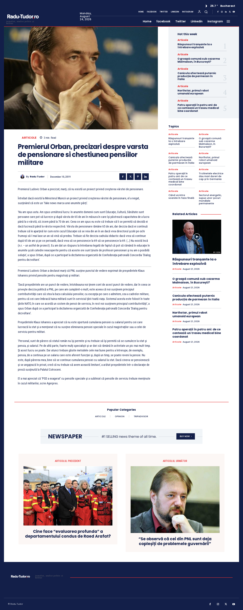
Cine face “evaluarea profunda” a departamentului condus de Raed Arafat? (68, 534)
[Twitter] (230, 12)
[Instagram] (222, 12)
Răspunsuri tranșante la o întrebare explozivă (195, 46)
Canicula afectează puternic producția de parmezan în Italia (197, 76)
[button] (206, 12)
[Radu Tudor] (23, 177)
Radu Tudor (37, 176)
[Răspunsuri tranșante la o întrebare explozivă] (196, 237)
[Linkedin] (226, 12)
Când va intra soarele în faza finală (181, 197)
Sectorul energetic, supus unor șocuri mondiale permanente (210, 199)
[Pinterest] (138, 176)
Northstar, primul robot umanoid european (193, 92)
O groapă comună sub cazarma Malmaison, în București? (199, 60)
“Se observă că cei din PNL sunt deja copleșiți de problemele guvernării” (175, 541)
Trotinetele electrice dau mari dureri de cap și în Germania (211, 176)
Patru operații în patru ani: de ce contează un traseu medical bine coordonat (198, 108)
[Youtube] (234, 12)
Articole (29, 137)
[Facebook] (218, 12)
